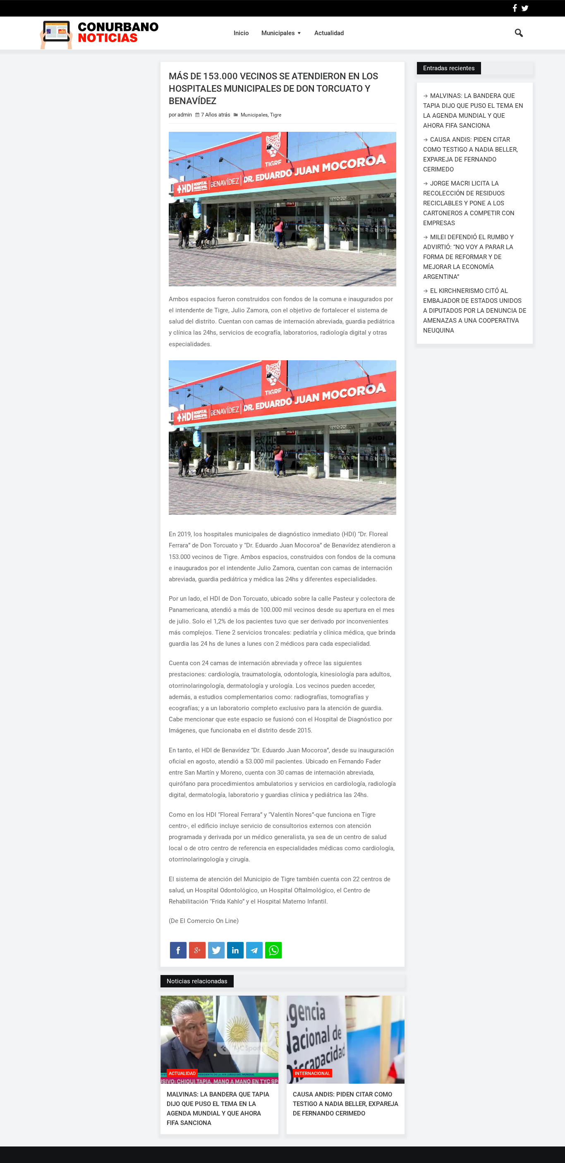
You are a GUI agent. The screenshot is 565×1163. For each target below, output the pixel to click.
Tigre (275, 115)
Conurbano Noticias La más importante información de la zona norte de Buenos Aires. (126, 33)
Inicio (241, 33)
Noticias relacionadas (197, 981)
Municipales (278, 33)
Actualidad (329, 33)
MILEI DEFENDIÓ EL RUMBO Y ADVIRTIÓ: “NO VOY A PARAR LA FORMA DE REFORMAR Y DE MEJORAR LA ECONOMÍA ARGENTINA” (468, 257)
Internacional (312, 1073)
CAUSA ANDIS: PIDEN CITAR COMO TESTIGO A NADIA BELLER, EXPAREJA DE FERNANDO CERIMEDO (345, 1104)
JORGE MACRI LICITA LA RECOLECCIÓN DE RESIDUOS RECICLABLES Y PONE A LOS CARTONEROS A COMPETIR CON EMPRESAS (469, 203)
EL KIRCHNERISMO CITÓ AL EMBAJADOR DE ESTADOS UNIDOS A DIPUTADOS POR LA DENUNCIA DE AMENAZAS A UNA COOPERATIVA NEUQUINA (475, 310)
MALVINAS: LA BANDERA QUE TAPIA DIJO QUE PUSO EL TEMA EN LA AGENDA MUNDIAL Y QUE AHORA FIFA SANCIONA (218, 1109)
